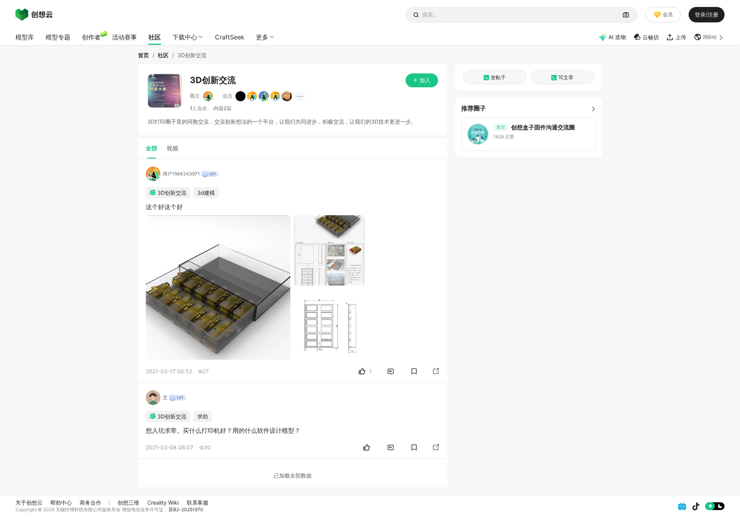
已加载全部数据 (293, 475)
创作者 (91, 37)
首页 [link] (143, 55)
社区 (154, 37)
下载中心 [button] (184, 37)
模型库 (24, 37)
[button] (709, 37)
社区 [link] (163, 55)
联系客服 (197, 502)
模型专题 (58, 37)
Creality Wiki (163, 502)
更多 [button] (262, 37)
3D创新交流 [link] (191, 55)
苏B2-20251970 (186, 509)
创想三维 (128, 502)
